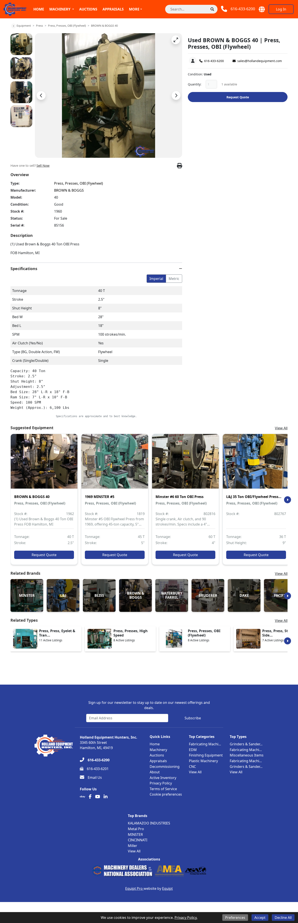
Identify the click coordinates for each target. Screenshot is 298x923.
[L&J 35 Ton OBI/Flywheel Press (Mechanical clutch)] (256, 464)
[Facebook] (90, 796)
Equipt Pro (134, 888)
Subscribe (193, 718)
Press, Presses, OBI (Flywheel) (67, 26)
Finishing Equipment (206, 755)
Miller (132, 845)
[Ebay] (82, 796)
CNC (192, 766)
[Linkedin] (106, 796)
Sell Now (43, 165)
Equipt (167, 888)
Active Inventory (163, 777)
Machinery (59, 9)
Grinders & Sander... (246, 744)
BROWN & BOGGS (69, 190)
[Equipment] (13, 26)
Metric (174, 278)
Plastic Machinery (203, 760)
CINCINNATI (137, 840)
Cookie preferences (166, 794)
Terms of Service (163, 788)
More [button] (134, 9)
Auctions (88, 9)
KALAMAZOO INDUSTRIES (149, 823)
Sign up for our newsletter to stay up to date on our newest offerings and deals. (149, 705)
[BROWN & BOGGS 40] (44, 464)
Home (38, 9)
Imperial (156, 278)
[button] (175, 39)
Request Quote (237, 97)
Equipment (24, 26)
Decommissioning (165, 766)
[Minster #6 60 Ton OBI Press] (185, 464)
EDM (193, 749)
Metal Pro (136, 828)
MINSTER (135, 834)
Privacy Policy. (186, 917)
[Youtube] (97, 796)
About (155, 772)
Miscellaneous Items (247, 755)
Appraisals (113, 9)
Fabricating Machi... (205, 744)
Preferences (235, 917)
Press (39, 26)
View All (281, 428)
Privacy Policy (161, 783)
